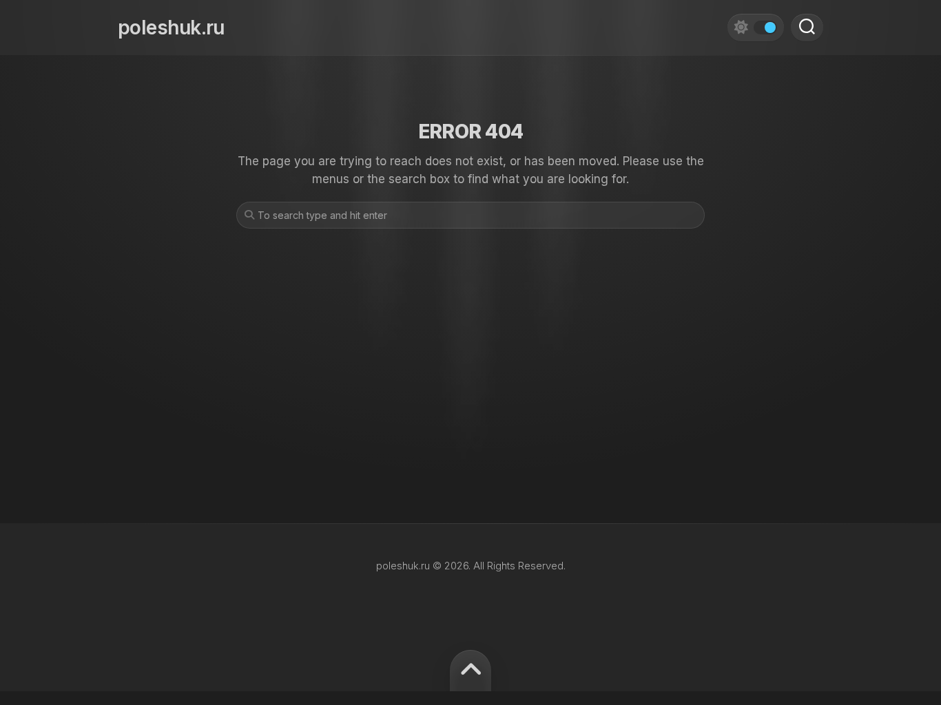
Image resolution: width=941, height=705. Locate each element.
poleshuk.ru (171, 27)
